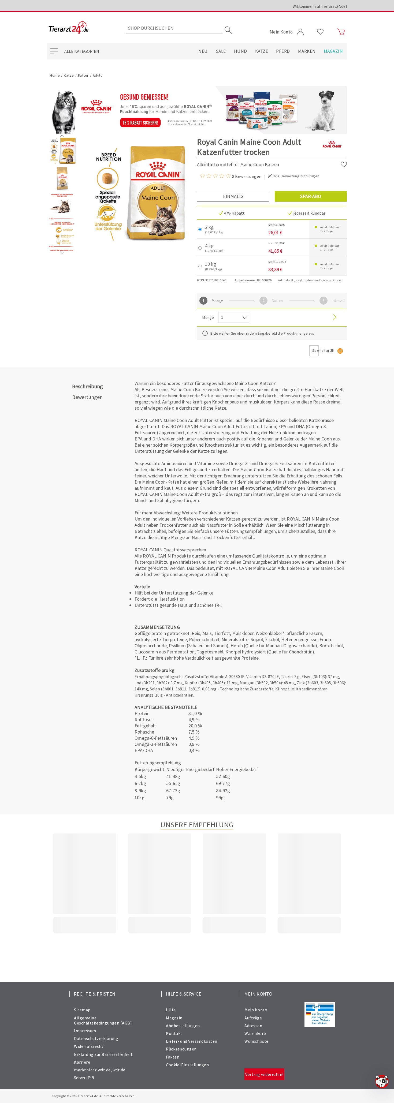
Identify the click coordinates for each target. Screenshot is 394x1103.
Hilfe (171, 1009)
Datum (277, 300)
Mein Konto (255, 1009)
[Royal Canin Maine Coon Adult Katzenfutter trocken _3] (62, 246)
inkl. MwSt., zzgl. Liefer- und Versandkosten (310, 280)
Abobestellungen (183, 1025)
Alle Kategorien (81, 51)
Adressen (253, 1025)
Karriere (82, 1062)
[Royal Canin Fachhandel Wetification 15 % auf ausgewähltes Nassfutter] (197, 110)
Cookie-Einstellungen (187, 1064)
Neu (203, 51)
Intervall (338, 300)
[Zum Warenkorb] (341, 32)
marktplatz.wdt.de (92, 1069)
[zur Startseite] (68, 28)
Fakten (172, 1057)
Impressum (85, 1030)
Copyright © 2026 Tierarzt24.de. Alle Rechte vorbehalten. (94, 1096)
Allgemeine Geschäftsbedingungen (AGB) (103, 1020)
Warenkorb (255, 1033)
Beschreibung (87, 386)
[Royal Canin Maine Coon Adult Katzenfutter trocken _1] (62, 191)
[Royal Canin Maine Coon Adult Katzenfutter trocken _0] (62, 163)
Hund (240, 51)
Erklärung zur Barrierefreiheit (103, 1054)
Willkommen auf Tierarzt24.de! (320, 6)
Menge (217, 300)
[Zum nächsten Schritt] (334, 317)
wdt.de (119, 1069)
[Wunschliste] (320, 32)
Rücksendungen (181, 1049)
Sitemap (82, 1009)
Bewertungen (87, 397)
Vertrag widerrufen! (264, 1074)
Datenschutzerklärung (96, 1038)
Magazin (333, 51)
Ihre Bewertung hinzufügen (296, 176)
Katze (261, 51)
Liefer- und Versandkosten (191, 1041)
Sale (221, 51)
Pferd (283, 51)
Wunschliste (256, 1041)
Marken (307, 51)
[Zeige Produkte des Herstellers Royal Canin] (332, 153)
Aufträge (253, 1017)
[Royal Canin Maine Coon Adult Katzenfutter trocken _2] (62, 218)
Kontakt (174, 1033)
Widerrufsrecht (88, 1046)
